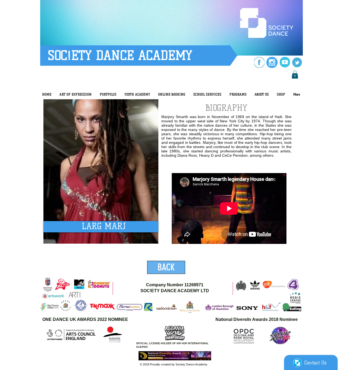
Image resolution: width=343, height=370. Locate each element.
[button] (295, 75)
